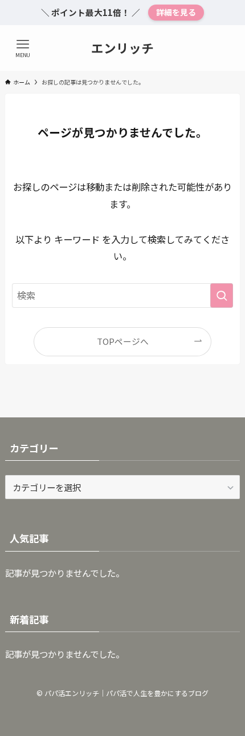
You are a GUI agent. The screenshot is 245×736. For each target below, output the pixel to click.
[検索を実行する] (221, 295)
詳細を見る (176, 12)
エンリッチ (122, 48)
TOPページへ (123, 341)
